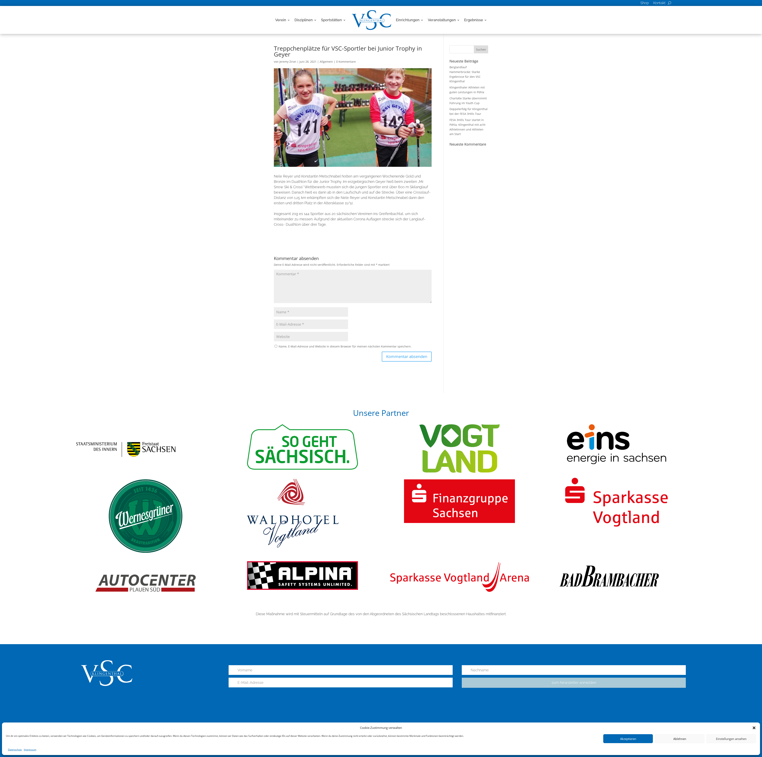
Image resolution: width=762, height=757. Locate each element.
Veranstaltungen (442, 20)
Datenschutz (15, 749)
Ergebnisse (473, 20)
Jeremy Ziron (287, 61)
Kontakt (659, 3)
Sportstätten (331, 20)
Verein (280, 20)
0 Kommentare (346, 61)
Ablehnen (679, 739)
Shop (644, 3)
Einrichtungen (407, 20)
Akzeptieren (628, 739)
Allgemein (326, 61)
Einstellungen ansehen (731, 739)
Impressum (30, 749)
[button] (754, 728)
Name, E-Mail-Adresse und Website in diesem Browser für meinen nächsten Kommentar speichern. (345, 346)
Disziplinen (303, 20)
